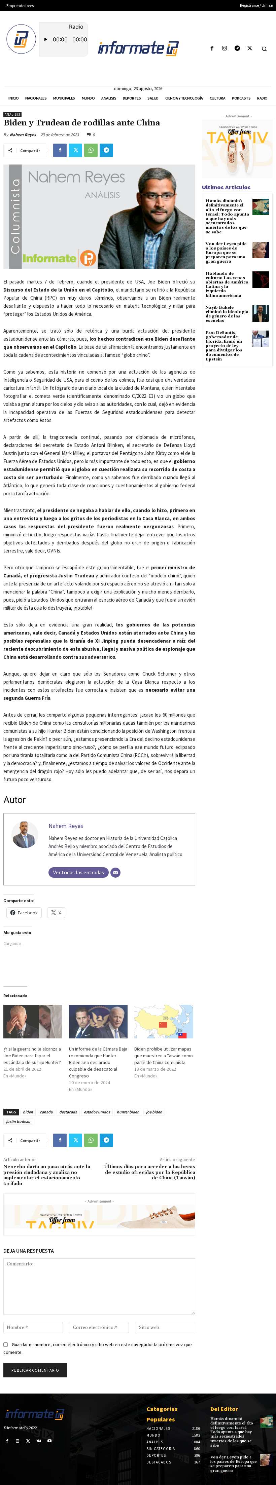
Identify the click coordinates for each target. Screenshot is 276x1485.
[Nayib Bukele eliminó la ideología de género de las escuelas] (260, 313)
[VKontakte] (39, 1441)
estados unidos (97, 1111)
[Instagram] (224, 48)
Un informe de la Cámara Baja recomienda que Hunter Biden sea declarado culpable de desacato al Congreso (98, 1062)
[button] (264, 48)
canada (46, 1111)
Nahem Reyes (23, 135)
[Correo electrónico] (115, 873)
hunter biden (128, 1111)
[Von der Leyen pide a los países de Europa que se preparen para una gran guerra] (260, 250)
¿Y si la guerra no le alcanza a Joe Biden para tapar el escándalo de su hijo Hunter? (32, 1055)
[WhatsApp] (91, 150)
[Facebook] (212, 48)
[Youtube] (49, 1441)
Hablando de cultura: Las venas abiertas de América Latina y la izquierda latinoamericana (227, 284)
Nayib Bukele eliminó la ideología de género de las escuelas (227, 314)
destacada (68, 1111)
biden (28, 1111)
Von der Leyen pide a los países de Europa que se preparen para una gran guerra (226, 252)
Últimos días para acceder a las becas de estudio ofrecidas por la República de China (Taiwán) (149, 1172)
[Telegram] (237, 48)
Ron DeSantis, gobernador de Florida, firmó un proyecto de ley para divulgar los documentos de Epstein (224, 346)
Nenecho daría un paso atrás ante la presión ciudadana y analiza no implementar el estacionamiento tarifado (46, 1175)
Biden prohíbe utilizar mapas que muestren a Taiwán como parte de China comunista (163, 1055)
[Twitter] (249, 48)
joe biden (154, 1111)
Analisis (12, 114)
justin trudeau (18, 1121)
